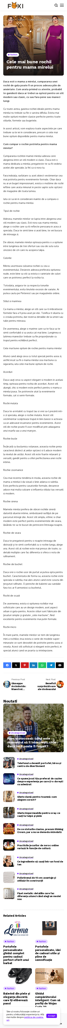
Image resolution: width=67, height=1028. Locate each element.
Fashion (21, 19)
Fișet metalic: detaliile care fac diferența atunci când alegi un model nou (39, 896)
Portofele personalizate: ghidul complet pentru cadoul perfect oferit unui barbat (16, 955)
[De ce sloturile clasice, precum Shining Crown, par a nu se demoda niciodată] (9, 828)
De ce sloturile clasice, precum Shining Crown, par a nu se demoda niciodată (40, 831)
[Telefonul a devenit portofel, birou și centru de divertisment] (9, 762)
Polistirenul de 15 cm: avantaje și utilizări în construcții (36, 879)
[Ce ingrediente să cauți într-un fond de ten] (9, 861)
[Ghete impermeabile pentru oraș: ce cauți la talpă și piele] (9, 812)
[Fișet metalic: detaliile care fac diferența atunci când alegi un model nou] (9, 893)
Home (11, 19)
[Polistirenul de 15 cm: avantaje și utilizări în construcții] (9, 877)
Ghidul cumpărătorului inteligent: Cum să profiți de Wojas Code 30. (47, 1000)
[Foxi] (15, 5)
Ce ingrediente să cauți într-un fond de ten (40, 863)
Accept (51, 1016)
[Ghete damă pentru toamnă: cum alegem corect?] (9, 796)
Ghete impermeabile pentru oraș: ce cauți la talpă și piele (38, 814)
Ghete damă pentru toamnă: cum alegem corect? (37, 798)
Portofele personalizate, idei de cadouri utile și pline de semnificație (48, 953)
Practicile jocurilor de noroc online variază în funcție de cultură (38, 847)
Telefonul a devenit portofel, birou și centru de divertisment (39, 765)
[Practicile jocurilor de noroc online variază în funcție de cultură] (9, 845)
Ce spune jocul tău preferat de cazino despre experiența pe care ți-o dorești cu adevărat (40, 781)
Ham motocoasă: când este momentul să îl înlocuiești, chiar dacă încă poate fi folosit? (32, 742)
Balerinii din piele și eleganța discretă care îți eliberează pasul (16, 998)
